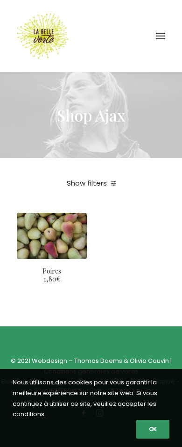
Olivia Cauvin (149, 360)
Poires (51, 275)
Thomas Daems (98, 360)
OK (153, 429)
